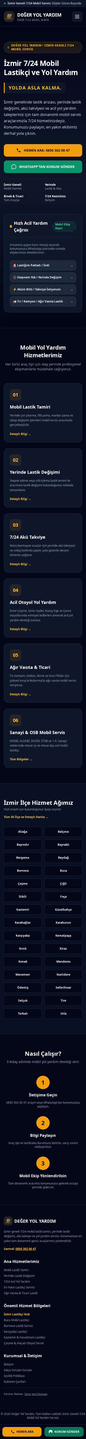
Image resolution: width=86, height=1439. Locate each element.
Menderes (63, 961)
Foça (63, 897)
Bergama (22, 858)
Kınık (23, 949)
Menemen (23, 974)
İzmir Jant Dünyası (36, 1394)
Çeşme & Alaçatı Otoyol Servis (24, 1343)
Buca (63, 871)
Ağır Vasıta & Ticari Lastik (21, 1293)
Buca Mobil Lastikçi (16, 1320)
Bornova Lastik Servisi (18, 1326)
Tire (63, 1000)
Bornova (23, 871)
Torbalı (23, 1013)
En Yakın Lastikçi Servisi (19, 1287)
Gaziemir (22, 910)
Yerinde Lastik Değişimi (19, 1276)
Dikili (23, 897)
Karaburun (63, 923)
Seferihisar (63, 987)
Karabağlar (23, 923)
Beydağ (63, 858)
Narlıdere (63, 974)
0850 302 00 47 (26, 1249)
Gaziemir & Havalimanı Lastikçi (24, 1337)
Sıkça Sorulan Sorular (18, 1370)
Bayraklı (63, 845)
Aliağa (22, 832)
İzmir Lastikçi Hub (17, 1314)
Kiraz (63, 949)
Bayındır (23, 845)
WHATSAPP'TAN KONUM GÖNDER (47, 166)
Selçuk (22, 1000)
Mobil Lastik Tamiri (16, 1270)
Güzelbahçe (63, 910)
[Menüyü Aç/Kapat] (77, 17)
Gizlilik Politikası (14, 1376)
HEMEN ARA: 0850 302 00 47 (47, 150)
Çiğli (63, 884)
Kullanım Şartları (15, 1382)
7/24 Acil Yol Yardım (17, 1281)
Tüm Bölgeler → (21, 759)
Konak (22, 961)
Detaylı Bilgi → (20, 434)
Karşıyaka (23, 936)
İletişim (9, 1364)
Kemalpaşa (63, 936)
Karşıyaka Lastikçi (15, 1332)
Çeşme (22, 884)
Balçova (63, 832)
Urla (63, 1013)
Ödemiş (22, 987)
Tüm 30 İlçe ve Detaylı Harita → (26, 817)
